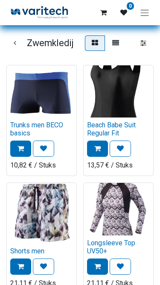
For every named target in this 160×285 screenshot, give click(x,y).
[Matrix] (94, 43)
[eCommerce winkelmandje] (103, 12)
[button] (20, 149)
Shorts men (27, 251)
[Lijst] (115, 43)
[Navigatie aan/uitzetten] (145, 12)
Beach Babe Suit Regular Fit (111, 129)
